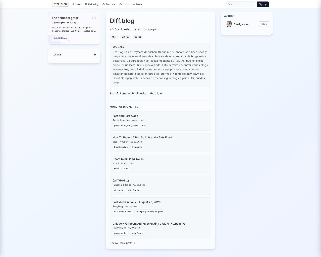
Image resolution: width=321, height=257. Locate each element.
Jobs (126, 4)
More (139, 4)
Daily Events (137, 233)
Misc (114, 37)
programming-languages (126, 125)
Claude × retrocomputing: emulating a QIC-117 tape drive (149, 223)
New (78, 4)
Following (93, 4)
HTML (117, 168)
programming (120, 233)
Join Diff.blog (60, 38)
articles (125, 37)
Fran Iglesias (123, 29)
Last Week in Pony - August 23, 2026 (136, 202)
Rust (144, 125)
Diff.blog (122, 20)
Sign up (262, 4)
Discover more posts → (122, 242)
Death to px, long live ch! (128, 159)
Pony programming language (149, 211)
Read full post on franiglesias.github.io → (136, 93)
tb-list (138, 37)
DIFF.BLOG (60, 4)
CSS (126, 168)
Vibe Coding (133, 190)
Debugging (137, 147)
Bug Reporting (121, 147)
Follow (264, 24)
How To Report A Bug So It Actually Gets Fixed (142, 137)
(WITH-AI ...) (121, 180)
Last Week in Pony (123, 211)
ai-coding (118, 190)
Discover (111, 4)
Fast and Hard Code (125, 115)
